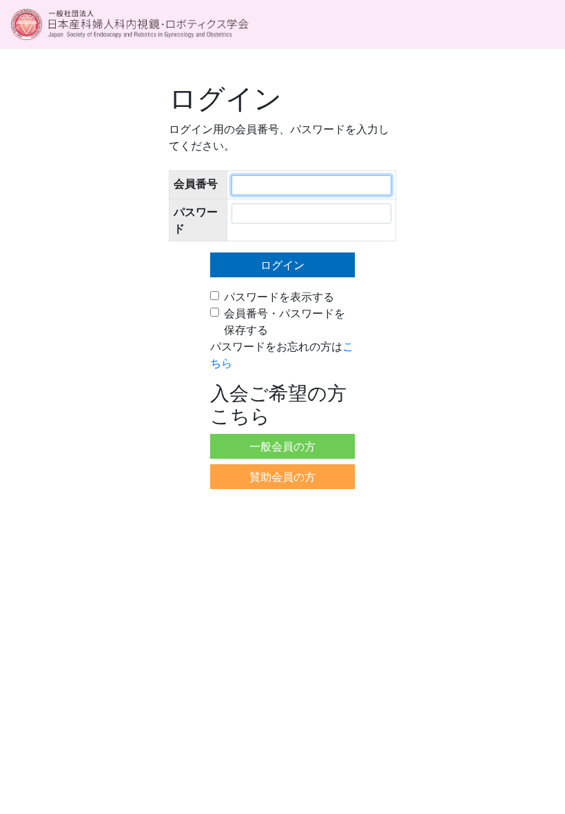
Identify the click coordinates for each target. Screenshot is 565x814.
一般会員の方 (282, 446)
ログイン (282, 265)
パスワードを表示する (279, 297)
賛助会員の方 (282, 477)
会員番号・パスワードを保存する (284, 321)
